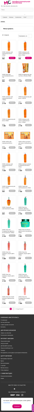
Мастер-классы (4, 367)
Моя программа (5, 363)
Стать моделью (5, 370)
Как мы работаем (5, 322)
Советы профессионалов (7, 324)
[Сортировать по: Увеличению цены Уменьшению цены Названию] (25, 36)
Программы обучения (6, 358)
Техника (3, 350)
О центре (3, 365)
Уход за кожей (4, 343)
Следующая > (19, 309)
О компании (4, 320)
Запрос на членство (6, 333)
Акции (2, 378)
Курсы (2, 361)
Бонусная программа (6, 376)
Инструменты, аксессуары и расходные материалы (14, 352)
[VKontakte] (19, 388)
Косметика (18, 17)
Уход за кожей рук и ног (7, 348)
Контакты (3, 327)
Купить (12, 58)
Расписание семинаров (7, 335)
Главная (5, 17)
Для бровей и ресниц (6, 346)
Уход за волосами (5, 341)
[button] (33, 408)
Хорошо (17, 406)
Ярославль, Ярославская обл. (12, 6)
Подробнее (6, 402)
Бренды (11, 17)
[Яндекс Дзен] (14, 388)
